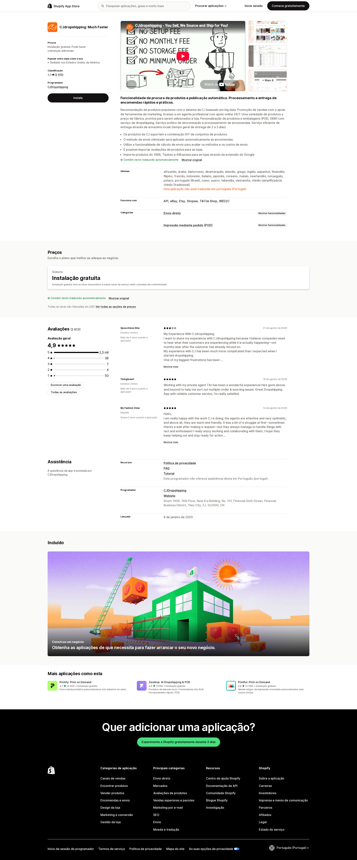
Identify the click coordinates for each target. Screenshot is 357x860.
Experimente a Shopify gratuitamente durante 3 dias (179, 742)
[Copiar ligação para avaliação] (141, 328)
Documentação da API (221, 786)
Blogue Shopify (217, 800)
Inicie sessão (254, 6)
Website (169, 496)
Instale (78, 98)
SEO (156, 815)
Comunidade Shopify (221, 793)
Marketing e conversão (116, 815)
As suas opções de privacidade (211, 849)
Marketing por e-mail (168, 807)
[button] (89, 686)
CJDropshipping (58, 87)
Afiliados (265, 815)
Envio (157, 822)
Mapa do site (175, 849)
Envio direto (172, 213)
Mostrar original (192, 159)
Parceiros (265, 807)
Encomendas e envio (115, 800)
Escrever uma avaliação (66, 384)
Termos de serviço (111, 849)
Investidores (267, 793)
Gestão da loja (110, 822)
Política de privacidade (180, 463)
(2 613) (59, 74)
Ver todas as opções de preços (116, 306)
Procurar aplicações (209, 6)
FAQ (167, 468)
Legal (263, 822)
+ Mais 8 (267, 80)
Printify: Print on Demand (75, 682)
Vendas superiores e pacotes (173, 800)
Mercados (160, 786)
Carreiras (265, 786)
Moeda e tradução (166, 829)
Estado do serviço (271, 829)
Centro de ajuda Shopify (223, 778)
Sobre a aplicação (271, 778)
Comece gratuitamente (288, 6)
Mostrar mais (171, 366)
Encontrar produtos (114, 786)
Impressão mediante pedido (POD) (188, 225)
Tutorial (169, 473)
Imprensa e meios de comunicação (283, 800)
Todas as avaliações (64, 392)
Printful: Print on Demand (254, 682)
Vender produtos (112, 793)
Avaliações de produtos (170, 793)
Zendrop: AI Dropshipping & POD (169, 682)
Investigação (215, 807)
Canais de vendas (112, 778)
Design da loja (110, 807)
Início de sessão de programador (71, 849)
